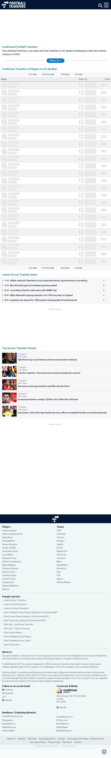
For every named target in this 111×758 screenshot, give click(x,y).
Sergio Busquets (9, 544)
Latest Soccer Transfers (15, 600)
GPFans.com (62, 720)
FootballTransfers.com (12, 716)
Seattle (60, 544)
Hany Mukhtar (8, 541)
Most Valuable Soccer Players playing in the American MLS (31, 612)
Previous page (48, 74)
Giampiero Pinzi (9, 558)
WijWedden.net (9, 727)
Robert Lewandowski (11, 561)
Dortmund (61, 555)
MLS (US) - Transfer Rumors (17, 628)
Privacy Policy (54, 742)
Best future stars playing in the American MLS (25, 620)
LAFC (59, 530)
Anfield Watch (8, 731)
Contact (61, 739)
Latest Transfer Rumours (15, 604)
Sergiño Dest (8, 582)
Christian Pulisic (9, 575)
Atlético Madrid (64, 582)
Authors (78, 742)
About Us (11, 739)
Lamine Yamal (8, 579)
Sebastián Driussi (10, 551)
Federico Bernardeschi (12, 534)
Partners (22, 739)
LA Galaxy (61, 534)
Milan (59, 561)
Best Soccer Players (13, 632)
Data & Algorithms (47, 739)
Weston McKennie (10, 586)
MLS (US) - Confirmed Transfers (18, 624)
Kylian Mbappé (9, 565)
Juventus (61, 558)
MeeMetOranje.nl (64, 731)
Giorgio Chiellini (9, 548)
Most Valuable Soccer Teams (17, 640)
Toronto (60, 537)
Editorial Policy (97, 739)
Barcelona (61, 568)
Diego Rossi (7, 537)
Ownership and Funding (77, 739)
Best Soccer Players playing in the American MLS (26, 616)
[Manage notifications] (104, 751)
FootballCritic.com (64, 717)
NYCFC (60, 548)
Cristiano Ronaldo (10, 568)
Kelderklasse (62, 727)
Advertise (32, 739)
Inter (59, 572)
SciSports (94, 667)
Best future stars (12, 644)
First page (33, 74)
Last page (78, 74)
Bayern (60, 579)
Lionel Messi (8, 555)
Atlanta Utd (62, 551)
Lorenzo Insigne (9, 530)
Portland (60, 541)
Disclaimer (67, 742)
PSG (59, 575)
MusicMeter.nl (62, 724)
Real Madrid (62, 565)
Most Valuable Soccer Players (17, 636)
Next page (65, 74)
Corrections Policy (37, 742)
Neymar (5, 589)
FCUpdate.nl (7, 720)
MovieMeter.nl (8, 724)
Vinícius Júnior (8, 572)
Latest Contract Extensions (16, 608)
